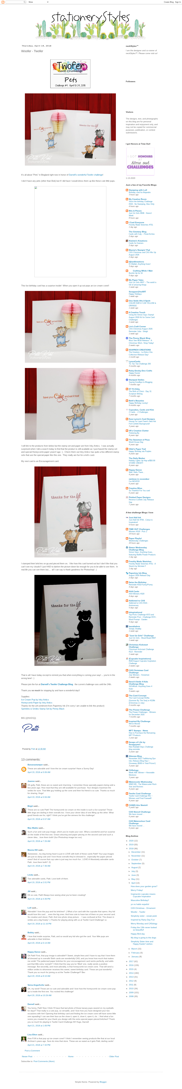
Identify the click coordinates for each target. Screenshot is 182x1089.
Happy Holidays (135, 294)
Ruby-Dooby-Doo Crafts (140, 371)
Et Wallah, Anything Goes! (140, 264)
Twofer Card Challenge (140, 793)
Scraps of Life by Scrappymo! (137, 743)
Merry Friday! (137, 890)
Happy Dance (34, 952)
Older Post (114, 1056)
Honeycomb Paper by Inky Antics (36, 702)
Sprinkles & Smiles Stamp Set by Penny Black (42, 709)
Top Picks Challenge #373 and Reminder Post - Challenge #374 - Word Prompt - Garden (143, 617)
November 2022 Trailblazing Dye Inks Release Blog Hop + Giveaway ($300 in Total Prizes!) (142, 761)
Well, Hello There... (137, 472)
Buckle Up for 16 (136, 273)
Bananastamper (35, 765)
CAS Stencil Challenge (140, 812)
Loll (29, 908)
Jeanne (31, 781)
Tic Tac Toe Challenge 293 (140, 364)
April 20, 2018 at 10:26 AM (39, 995)
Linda (30, 875)
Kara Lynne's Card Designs (142, 419)
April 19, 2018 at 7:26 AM (39, 841)
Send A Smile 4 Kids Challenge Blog (138, 683)
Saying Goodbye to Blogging (140, 382)
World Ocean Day (136, 442)
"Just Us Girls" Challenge (141, 635)
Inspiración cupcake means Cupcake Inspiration (143, 895)
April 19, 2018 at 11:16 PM (39, 924)
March (134, 949)
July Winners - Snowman (139, 675)
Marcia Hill (33, 850)
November (136, 856)
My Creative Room (137, 199)
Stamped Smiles (136, 380)
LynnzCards (134, 361)
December (136, 852)
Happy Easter (134, 373)
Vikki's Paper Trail (137, 449)
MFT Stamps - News (138, 730)
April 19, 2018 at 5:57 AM (39, 819)
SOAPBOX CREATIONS (140, 350)
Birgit (30, 806)
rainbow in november (139, 479)
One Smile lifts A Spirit (139, 301)
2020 (131, 841)
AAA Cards (134, 591)
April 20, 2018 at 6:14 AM (39, 943)
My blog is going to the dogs (143, 937)
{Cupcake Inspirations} (140, 658)
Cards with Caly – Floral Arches (142, 234)
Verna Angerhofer (36, 985)
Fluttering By (134, 433)
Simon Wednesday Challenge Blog (138, 548)
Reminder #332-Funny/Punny (141, 585)
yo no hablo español (140, 904)
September (136, 863)
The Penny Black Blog (139, 338)
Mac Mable (33, 828)
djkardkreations (136, 262)
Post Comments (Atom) (44, 1061)
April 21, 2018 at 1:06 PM (39, 1025)
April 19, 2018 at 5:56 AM (39, 797)
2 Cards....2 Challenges (138, 412)
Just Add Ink (135, 517)
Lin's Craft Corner (137, 326)
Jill (29, 891)
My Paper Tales (136, 280)
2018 (131, 848)
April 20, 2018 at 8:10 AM (39, 976)
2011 (131, 985)
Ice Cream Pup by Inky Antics (35, 699)
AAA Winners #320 (136, 594)
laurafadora (134, 626)
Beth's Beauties (136, 401)
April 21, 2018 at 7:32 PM (39, 1045)
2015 (131, 969)
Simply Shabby (135, 629)
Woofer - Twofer (138, 912)
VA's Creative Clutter (139, 431)
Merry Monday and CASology (144, 923)
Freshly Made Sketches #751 (141, 225)
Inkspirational (135, 612)
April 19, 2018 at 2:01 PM (39, 882)
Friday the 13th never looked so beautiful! (144, 928)
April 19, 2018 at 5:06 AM (39, 772)
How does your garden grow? (144, 886)
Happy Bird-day (138, 934)
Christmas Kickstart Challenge (138, 646)
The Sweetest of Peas (139, 440)
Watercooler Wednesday (140, 782)
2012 (131, 981)
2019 (131, 844)
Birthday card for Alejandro (140, 192)
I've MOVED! (134, 481)
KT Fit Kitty (134, 389)
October (135, 859)
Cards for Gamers (136, 243)
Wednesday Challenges (138, 541)
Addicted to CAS (137, 601)
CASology (133, 770)
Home (71, 1056)
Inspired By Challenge (139, 721)
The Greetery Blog (137, 232)
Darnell (31, 1004)
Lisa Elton (32, 1034)
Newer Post (27, 1056)
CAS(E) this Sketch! (138, 805)
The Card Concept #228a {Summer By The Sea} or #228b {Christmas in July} (142, 700)
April (133, 883)
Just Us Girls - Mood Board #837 (142, 638)
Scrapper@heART (137, 292)
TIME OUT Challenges (139, 529)
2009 (131, 992)
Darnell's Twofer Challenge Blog (57, 684)
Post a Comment (32, 1050)
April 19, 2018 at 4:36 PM (39, 899)
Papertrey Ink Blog (138, 573)
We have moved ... (136, 814)
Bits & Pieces (135, 211)
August (134, 867)
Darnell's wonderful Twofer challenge (86, 175)
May (133, 879)
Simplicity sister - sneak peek (144, 916)
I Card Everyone (136, 222)
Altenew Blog (135, 756)
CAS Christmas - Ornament (143, 908)
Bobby (31, 932)
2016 (131, 965)
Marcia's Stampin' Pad (139, 250)
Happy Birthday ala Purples (140, 451)
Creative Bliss (135, 488)
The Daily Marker (137, 458)
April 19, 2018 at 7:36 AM (39, 866)
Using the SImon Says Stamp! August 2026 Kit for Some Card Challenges (142, 317)
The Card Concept (137, 695)
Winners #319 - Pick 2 (138, 531)
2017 (131, 961)
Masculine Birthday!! (140, 900)
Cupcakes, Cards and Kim (141, 410)
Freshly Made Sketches (140, 561)
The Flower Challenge (139, 710)
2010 (131, 988)
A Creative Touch (137, 312)
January (135, 956)
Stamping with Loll (138, 190)
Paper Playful (135, 538)
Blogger (103, 1082)
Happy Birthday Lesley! (138, 403)
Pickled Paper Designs (140, 497)
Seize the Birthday (137, 582)
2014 (131, 973)
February (135, 953)
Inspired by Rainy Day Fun (143, 920)
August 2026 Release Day (139, 575)
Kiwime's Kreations (138, 241)
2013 (131, 977)
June (133, 875)
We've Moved (134, 724)
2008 (131, 996)
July (133, 871)
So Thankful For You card (139, 490)
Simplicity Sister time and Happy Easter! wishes (142, 942)
